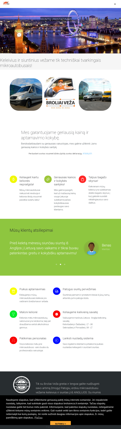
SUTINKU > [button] (60, 424)
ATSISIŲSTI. (87, 153)
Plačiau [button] (38, 417)
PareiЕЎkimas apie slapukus (60, 427)
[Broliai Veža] (6, 3)
